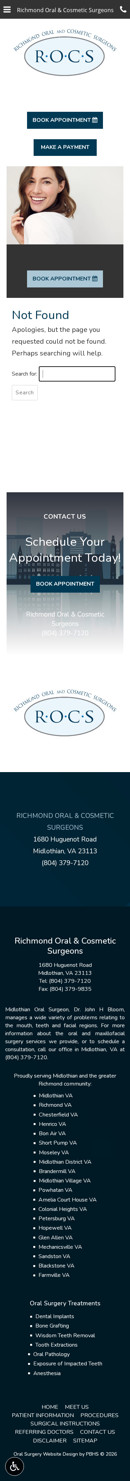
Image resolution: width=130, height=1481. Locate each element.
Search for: (24, 374)
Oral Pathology (51, 1354)
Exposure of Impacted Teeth (67, 1363)
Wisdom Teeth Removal (65, 1335)
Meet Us (77, 1407)
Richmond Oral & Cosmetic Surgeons (65, 619)
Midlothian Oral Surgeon (37, 1009)
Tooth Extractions (56, 1345)
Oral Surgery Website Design (46, 1454)
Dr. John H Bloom (99, 1009)
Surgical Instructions (65, 1424)
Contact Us (97, 1432)
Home (50, 1407)
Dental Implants (54, 1316)
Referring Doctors (44, 1432)
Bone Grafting (52, 1326)
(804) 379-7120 (65, 633)
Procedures (99, 1415)
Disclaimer (50, 1441)
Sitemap (85, 1441)
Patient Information (43, 1415)
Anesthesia (47, 1373)
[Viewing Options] (14, 1466)
